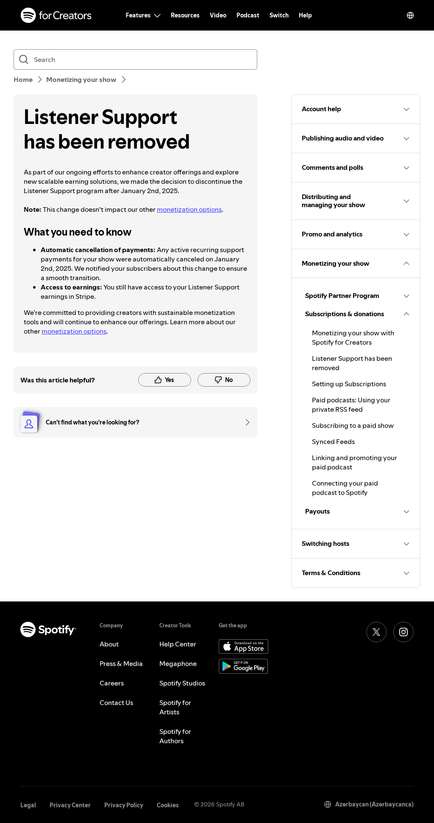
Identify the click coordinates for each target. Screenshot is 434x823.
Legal (28, 805)
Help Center (177, 644)
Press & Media (121, 663)
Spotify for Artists (175, 707)
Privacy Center (70, 805)
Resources (185, 15)
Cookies (168, 805)
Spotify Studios (182, 683)
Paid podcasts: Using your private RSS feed (351, 404)
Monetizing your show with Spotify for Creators (353, 337)
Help (305, 15)
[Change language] (410, 15)
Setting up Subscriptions (349, 383)
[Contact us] (244, 422)
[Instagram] (403, 632)
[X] (376, 632)
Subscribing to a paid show (353, 425)
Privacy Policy (123, 805)
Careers (112, 683)
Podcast (247, 15)
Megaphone (178, 663)
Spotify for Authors (175, 736)
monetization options (189, 209)
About (109, 644)
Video (218, 15)
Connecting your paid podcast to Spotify (345, 487)
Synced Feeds (333, 441)
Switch (279, 15)
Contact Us (116, 702)
